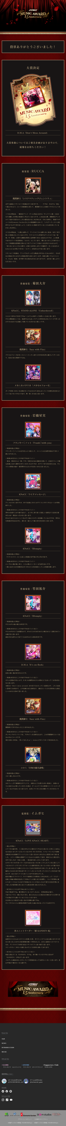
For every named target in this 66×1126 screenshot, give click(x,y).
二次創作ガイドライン (41, 1119)
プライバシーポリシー (25, 1119)
